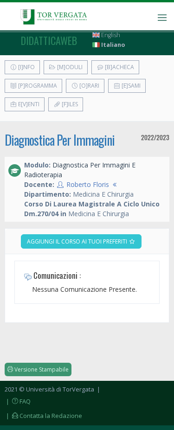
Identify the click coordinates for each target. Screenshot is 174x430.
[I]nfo (26, 67)
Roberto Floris (87, 184)
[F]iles (69, 104)
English (110, 35)
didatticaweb (49, 40)
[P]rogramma (37, 86)
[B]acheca (118, 67)
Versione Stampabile (41, 369)
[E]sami (130, 86)
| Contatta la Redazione (43, 415)
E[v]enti (28, 104)
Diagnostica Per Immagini (60, 139)
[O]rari (88, 86)
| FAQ (18, 401)
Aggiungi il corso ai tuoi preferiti (78, 241)
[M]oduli (69, 67)
